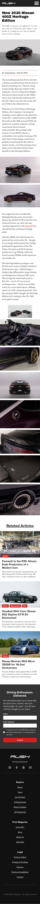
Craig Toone (10, 73)
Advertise (20, 842)
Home (20, 787)
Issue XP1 (20, 827)
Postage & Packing (20, 862)
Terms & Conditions (20, 872)
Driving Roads (20, 802)
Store (20, 832)
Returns (20, 867)
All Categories (20, 812)
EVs (24, 606)
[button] (36, 3)
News (5, 556)
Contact (20, 877)
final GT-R (29, 226)
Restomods (15, 606)
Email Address (8, 722)
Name (5, 714)
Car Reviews (20, 797)
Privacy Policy (20, 857)
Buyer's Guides (20, 807)
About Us (20, 837)
